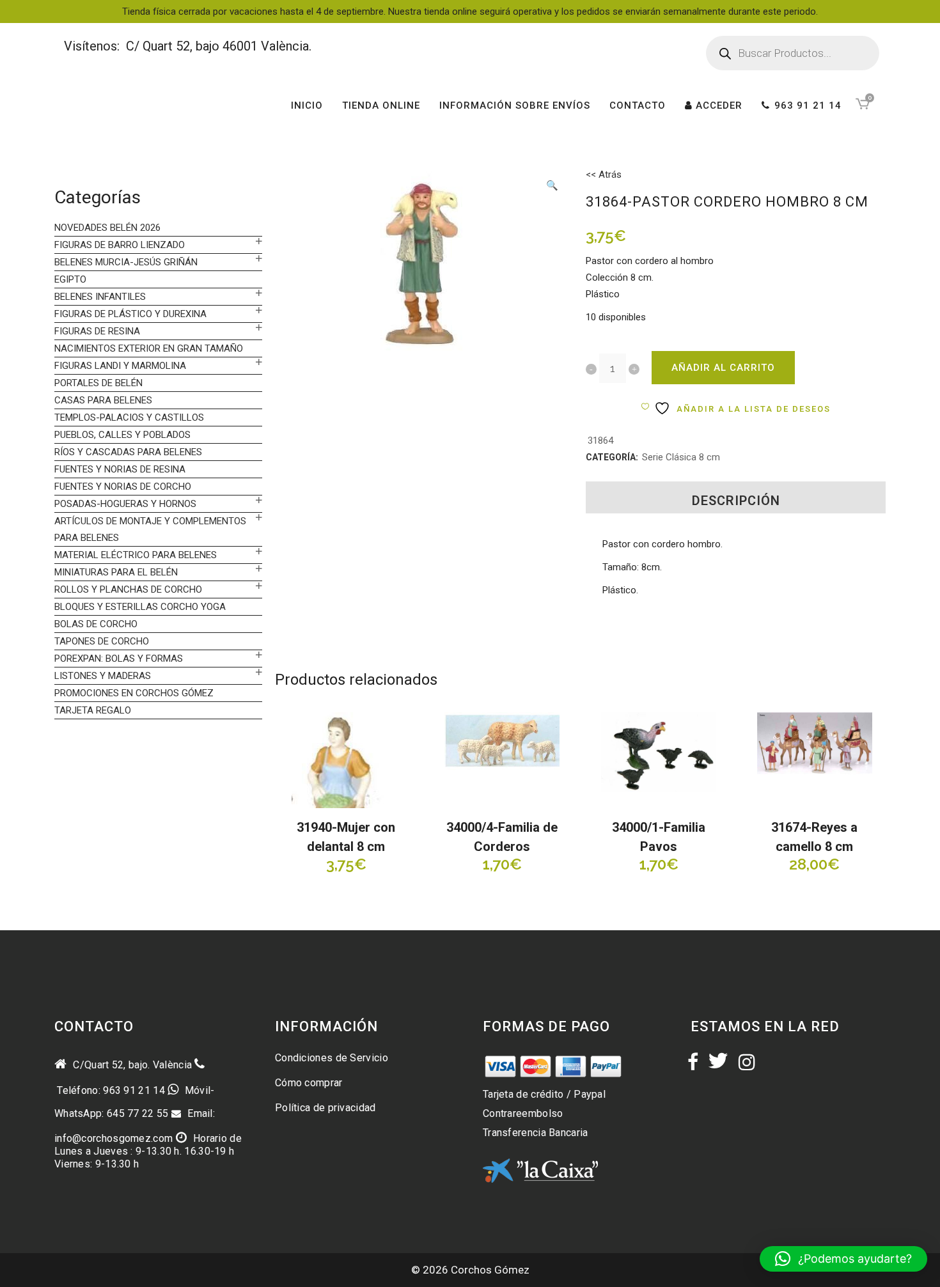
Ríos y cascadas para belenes (128, 452)
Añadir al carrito (723, 367)
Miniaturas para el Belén (116, 572)
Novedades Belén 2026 (107, 227)
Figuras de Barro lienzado (119, 245)
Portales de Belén (98, 383)
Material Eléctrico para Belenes (135, 555)
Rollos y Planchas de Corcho (128, 589)
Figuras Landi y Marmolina (120, 365)
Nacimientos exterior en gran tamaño (148, 348)
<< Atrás (604, 174)
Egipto (70, 279)
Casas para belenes (103, 400)
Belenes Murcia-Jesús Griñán (126, 262)
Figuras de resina (97, 331)
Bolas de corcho (95, 624)
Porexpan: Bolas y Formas (118, 658)
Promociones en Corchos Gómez (134, 693)
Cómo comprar (309, 1083)
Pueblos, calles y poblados (122, 435)
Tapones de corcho (101, 641)
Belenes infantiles (100, 296)
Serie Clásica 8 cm (681, 457)
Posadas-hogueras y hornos (125, 504)
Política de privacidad (325, 1108)
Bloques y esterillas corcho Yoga (140, 606)
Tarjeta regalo (92, 710)
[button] (552, 186)
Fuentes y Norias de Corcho (122, 486)
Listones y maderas (102, 676)
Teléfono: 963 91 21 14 (109, 1090)
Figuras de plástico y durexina (130, 314)
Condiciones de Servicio (331, 1058)
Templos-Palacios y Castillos (129, 417)
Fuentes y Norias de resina (119, 469)
